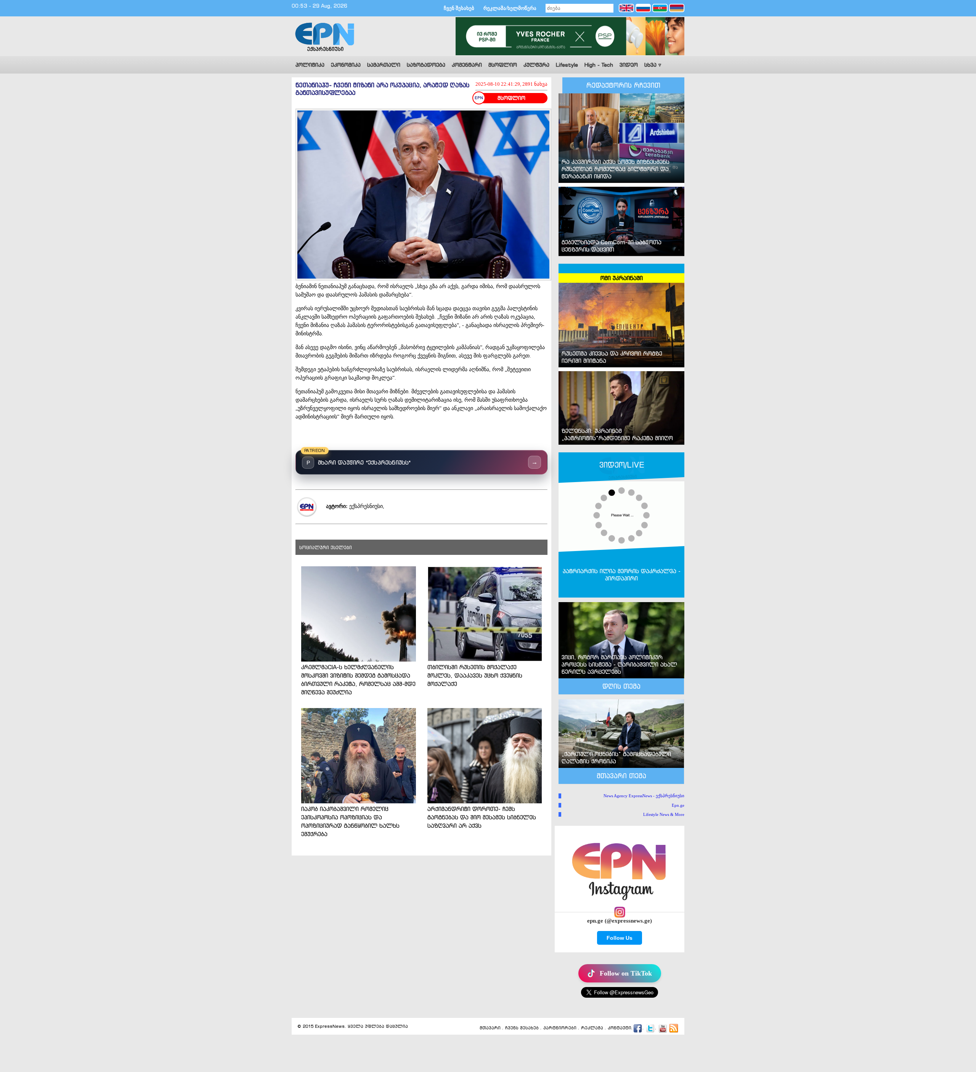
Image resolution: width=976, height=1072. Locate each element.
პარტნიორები (559, 1028)
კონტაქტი (619, 1028)
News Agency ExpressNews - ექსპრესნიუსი (644, 795)
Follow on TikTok (626, 973)
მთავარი (490, 1028)
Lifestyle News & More (663, 814)
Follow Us (619, 938)
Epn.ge (678, 805)
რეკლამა (592, 1028)
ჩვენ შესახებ (459, 8)
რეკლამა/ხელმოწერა (509, 8)
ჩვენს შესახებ (522, 1028)
